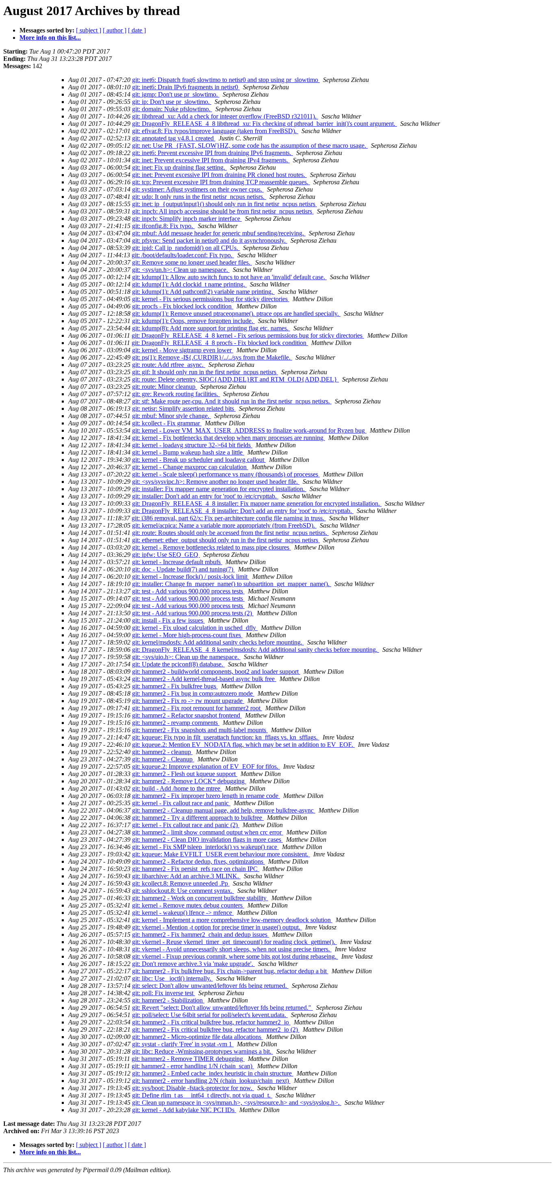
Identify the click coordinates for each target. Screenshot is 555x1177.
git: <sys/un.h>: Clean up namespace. (181, 269)
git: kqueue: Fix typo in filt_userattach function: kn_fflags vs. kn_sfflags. (225, 737)
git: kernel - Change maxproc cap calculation (190, 466)
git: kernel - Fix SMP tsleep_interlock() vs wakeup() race (205, 846)
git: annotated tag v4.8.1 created (173, 138)
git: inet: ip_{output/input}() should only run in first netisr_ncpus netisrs (224, 203)
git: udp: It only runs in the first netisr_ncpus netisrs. (199, 196)
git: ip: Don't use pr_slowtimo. (171, 101)
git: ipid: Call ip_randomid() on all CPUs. (186, 247)
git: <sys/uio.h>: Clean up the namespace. (186, 656)
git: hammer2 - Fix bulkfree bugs (175, 686)
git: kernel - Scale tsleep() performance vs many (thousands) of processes (226, 474)
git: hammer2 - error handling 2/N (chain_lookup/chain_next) (211, 1080)
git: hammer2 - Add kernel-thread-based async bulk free (204, 678)
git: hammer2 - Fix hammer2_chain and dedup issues (200, 934)
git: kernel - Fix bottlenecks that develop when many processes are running (228, 437)
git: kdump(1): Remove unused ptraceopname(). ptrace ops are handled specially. (236, 313)
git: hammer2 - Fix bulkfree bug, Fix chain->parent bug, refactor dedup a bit (230, 971)
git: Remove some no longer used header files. (192, 262)
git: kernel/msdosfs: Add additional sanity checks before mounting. (218, 642)
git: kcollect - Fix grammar (167, 423)
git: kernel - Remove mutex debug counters (188, 905)
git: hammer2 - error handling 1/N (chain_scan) (193, 1066)
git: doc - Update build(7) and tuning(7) (183, 569)
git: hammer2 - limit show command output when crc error (207, 832)
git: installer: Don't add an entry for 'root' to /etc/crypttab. (205, 496)
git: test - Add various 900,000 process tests (188, 591)
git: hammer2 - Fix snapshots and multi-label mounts (200, 729)
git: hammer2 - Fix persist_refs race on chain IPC (195, 868)
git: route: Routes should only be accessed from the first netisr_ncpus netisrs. (230, 532)
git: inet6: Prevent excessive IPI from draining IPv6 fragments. (212, 152)
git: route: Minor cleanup (164, 386)
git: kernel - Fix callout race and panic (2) (185, 824)
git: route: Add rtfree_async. (168, 364)
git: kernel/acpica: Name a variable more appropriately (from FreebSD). (224, 525)
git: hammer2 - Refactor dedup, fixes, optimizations (198, 861)
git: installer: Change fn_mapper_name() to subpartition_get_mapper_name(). (231, 583)
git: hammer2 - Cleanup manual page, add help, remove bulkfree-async (223, 810)
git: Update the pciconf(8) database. (178, 664)
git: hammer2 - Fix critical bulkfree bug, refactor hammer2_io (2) (215, 1029)
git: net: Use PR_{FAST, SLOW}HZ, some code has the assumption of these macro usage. (250, 145)
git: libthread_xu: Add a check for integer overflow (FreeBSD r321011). (225, 116)
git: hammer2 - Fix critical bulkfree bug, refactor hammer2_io (211, 1022)
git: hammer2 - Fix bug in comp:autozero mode (193, 693)
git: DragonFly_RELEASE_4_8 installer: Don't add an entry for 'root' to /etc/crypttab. (242, 510)
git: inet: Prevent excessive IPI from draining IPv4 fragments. (211, 160)
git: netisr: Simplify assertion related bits (184, 408)
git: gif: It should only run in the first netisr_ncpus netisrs (205, 372)
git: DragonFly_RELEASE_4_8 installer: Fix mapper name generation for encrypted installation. (257, 503)
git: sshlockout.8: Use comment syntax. (183, 890)
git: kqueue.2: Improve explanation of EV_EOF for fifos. (206, 766)
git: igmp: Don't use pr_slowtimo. (175, 94)
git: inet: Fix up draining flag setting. (179, 167)
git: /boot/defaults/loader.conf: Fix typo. (183, 255)
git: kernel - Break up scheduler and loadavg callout (199, 459)
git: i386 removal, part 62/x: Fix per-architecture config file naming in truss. (229, 518)
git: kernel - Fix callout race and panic (181, 803)
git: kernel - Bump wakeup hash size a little (188, 452)
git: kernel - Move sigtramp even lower (182, 350)
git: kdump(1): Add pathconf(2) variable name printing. (203, 291)
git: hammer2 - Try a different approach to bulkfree (198, 817)
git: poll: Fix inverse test (163, 992)
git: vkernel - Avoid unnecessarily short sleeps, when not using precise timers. (232, 949)
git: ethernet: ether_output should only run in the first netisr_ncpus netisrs (226, 540)
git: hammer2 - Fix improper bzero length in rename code (206, 795)
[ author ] (114, 30)
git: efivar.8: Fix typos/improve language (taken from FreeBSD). (215, 130)
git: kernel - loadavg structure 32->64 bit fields (192, 445)
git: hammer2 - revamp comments (175, 722)
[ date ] (137, 30)
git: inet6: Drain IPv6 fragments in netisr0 (186, 87)
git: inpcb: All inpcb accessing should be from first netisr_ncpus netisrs (223, 211)
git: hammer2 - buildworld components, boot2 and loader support (216, 671)
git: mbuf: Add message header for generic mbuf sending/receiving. (219, 233)
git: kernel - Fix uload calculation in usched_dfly (195, 627)
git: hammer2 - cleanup (162, 751)
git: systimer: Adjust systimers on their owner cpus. (198, 189)
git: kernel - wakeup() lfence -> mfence (183, 912)
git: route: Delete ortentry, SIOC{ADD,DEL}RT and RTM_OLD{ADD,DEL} (235, 379)
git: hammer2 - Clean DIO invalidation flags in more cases (207, 839)
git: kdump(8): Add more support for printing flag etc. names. (211, 328)
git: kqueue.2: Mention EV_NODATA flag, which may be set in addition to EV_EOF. (243, 744)
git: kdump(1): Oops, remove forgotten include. (193, 320)
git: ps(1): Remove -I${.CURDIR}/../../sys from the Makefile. (212, 357)
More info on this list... (50, 37)
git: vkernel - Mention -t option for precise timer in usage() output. (217, 927)
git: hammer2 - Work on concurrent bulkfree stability (200, 898)
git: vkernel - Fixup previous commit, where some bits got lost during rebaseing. (235, 956)
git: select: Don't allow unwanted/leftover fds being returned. (210, 985)
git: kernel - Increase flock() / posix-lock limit (190, 576)
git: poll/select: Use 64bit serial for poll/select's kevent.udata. (210, 1014)
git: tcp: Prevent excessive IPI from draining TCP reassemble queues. (221, 182)
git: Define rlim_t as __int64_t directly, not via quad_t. (202, 1095)
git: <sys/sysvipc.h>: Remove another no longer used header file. (215, 481)
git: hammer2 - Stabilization (168, 1000)
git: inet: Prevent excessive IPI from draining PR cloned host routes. (219, 174)
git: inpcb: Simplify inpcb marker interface (187, 218)
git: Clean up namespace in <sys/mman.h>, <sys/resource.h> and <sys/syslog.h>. (236, 1102)
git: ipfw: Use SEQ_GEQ (166, 554)
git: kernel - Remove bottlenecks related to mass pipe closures (211, 547)
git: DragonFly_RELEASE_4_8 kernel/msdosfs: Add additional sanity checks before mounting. (255, 649)
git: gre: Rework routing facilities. (176, 393)
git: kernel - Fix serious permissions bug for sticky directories (210, 298)
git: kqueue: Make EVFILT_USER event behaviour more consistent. (221, 854)
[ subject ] (88, 30)
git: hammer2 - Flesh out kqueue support (184, 773)
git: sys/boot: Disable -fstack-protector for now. (193, 1087)
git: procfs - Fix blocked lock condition (182, 306)
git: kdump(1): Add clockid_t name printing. (189, 284)
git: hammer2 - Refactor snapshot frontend (187, 715)
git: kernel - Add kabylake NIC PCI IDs (184, 1109)
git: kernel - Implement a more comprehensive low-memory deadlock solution (232, 919)
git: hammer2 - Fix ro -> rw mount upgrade (188, 700)
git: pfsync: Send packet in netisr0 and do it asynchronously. (209, 240)
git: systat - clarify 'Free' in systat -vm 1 (183, 1044)
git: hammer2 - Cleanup (163, 759)
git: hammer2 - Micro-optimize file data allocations (197, 1036)
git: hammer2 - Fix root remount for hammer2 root (197, 708)
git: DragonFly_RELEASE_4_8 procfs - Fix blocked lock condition (220, 342)
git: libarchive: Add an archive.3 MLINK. (186, 876)
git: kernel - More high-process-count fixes (187, 635)
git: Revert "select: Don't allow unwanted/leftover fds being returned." (222, 1007)
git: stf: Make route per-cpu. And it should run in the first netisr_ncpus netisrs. (232, 401)
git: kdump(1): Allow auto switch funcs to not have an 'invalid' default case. (229, 277)
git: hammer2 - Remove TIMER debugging (188, 1058)
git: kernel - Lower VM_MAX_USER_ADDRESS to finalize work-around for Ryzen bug (249, 430)
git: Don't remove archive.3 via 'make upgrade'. (193, 963)
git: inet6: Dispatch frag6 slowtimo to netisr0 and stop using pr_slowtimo (226, 79)
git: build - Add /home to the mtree (177, 788)
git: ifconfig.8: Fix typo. (163, 225)
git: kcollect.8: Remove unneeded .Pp (181, 883)
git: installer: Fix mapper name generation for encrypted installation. (219, 488)
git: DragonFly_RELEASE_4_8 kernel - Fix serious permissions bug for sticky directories (248, 335)
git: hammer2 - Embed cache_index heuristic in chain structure (212, 1073)
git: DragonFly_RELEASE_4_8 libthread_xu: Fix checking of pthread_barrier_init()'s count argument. (264, 123)
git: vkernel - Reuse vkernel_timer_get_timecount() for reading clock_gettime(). (234, 941)
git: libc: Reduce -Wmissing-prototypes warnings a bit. (202, 1051)
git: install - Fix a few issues (168, 620)
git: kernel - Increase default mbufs (177, 561)
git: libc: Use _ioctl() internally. (172, 978)
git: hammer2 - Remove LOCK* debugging (189, 781)
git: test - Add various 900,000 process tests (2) (193, 613)
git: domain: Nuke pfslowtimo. (172, 109)
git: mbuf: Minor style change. (171, 415)
